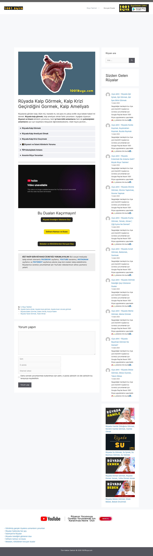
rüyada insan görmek (42, 309)
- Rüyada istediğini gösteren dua (18, 536)
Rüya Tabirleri (92, 8)
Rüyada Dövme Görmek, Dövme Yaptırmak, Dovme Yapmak (122, 190)
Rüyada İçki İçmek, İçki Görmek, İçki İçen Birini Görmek (121, 97)
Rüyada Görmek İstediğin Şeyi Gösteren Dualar (123, 283)
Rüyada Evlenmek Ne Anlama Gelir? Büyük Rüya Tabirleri (122, 159)
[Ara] (132, 60)
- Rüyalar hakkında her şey (15, 531)
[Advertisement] (76, 29)
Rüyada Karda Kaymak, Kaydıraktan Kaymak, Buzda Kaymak (122, 128)
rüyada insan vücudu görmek (61, 309)
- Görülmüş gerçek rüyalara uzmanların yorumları (24, 528)
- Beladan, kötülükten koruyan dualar (19, 542)
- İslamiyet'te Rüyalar (13, 534)
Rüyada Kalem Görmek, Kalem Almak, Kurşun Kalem (39, 311)
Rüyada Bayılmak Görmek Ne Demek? (120, 342)
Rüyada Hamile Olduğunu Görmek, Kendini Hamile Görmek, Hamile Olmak (120, 429)
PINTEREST (38, 262)
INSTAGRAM (83, 259)
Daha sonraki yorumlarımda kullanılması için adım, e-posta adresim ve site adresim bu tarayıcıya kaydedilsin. (57, 377)
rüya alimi (115, 94)
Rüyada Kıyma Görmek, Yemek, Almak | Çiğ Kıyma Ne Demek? (122, 221)
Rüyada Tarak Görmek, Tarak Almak (33, 314)
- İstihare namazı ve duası (15, 539)
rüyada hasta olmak (27, 309)
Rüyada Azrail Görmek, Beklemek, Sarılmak (122, 252)
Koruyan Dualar (109, 8)
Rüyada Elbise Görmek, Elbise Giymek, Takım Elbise (122, 373)
